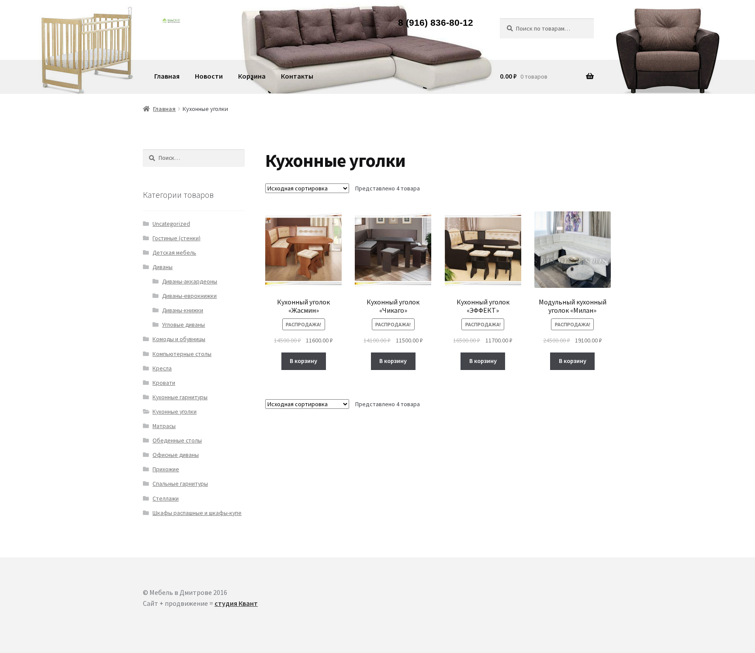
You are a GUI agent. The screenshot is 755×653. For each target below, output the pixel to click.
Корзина (252, 76)
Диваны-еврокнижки (189, 296)
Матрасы (164, 426)
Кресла (162, 368)
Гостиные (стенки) (176, 238)
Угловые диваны (183, 324)
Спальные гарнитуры (180, 483)
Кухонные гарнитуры (180, 397)
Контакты (297, 76)
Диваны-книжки (182, 310)
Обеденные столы (177, 440)
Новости (209, 76)
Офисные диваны (175, 455)
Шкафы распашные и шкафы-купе (197, 513)
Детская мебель (174, 252)
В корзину (303, 361)
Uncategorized (171, 224)
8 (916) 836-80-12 (435, 23)
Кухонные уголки (174, 411)
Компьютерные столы (181, 354)
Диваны (162, 267)
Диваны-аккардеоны (189, 281)
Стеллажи (165, 498)
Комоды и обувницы (178, 339)
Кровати (163, 383)
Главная (167, 76)
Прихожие (165, 469)
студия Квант (236, 603)
